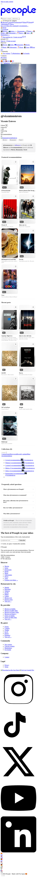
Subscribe (22, 540)
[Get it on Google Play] (27, 670)
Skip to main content (7, 1)
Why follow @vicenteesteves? (18, 514)
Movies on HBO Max (11, 610)
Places (12, 24)
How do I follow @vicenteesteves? (18, 508)
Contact (4, 57)
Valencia (7, 591)
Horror (7, 633)
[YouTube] (18, 815)
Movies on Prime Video (12, 612)
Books (30, 22)
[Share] (6, 125)
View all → (8, 601)
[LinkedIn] (18, 852)
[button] (18, 128)
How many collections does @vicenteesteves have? (18, 501)
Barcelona (8, 589)
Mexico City (8, 598)
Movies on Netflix (10, 609)
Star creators (8, 644)
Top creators (6, 53)
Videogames (11, 33)
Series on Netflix (10, 616)
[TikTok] (18, 743)
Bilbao (7, 594)
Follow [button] (3, 125)
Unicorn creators (10, 646)
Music (25, 22)
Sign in (10, 37)
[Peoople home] (18, 17)
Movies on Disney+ (10, 614)
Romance (7, 635)
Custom (4, 452)
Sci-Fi (6, 632)
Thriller (7, 630)
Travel (20, 140)
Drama (7, 626)
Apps (27, 33)
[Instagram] (18, 706)
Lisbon (7, 596)
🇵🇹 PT (12, 61)
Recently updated (22, 454)
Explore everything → (11, 580)
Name (8, 454)
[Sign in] (25, 37)
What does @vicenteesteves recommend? (18, 495)
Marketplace (15, 53)
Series (10, 22)
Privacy (7, 665)
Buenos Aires (9, 599)
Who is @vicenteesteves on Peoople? (18, 489)
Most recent (13, 454)
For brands (25, 53)
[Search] (23, 37)
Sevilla (7, 593)
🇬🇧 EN (7, 61)
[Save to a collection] (15, 162)
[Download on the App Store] (10, 670)
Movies (5, 22)
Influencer (7, 63)
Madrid (7, 587)
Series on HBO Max (11, 617)
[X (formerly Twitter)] (18, 779)
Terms (6, 667)
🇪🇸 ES (3, 61)
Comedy (7, 628)
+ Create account (17, 37)
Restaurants (17, 22)
